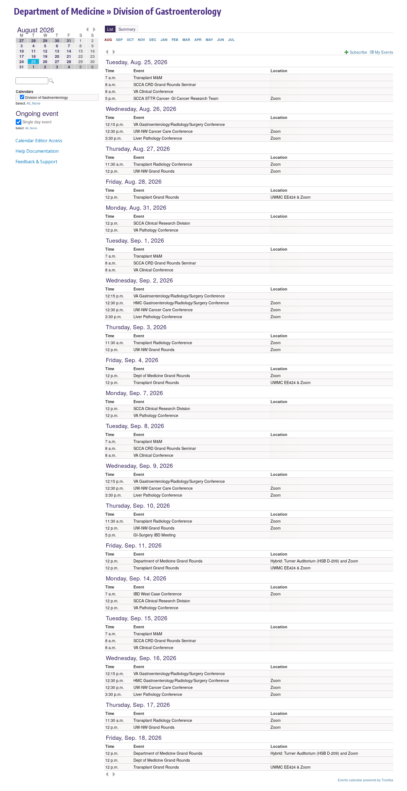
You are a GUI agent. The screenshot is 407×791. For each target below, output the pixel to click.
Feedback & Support (36, 162)
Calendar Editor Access (39, 141)
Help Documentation (37, 151)
